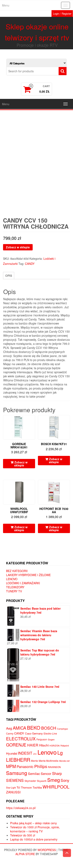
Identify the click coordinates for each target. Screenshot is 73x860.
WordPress (47, 850)
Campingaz (62, 728)
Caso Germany (34, 733)
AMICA (19, 728)
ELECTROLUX (21, 738)
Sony (65, 780)
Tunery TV (14, 591)
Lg (60, 752)
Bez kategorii (17, 571)
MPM (11, 766)
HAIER (32, 744)
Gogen (51, 739)
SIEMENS (15, 780)
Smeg (53, 779)
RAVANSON (54, 767)
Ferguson (41, 739)
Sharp (57, 773)
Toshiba (37, 787)
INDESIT (25, 753)
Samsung (16, 772)
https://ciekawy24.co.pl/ (21, 808)
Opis (8, 276)
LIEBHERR (18, 759)
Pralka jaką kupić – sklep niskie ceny (33, 823)
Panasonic (25, 766)
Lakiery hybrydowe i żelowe (28, 575)
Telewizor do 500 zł (22, 835)
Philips (40, 766)
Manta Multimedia (48, 760)
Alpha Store (25, 854)
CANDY (29, 264)
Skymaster (30, 780)
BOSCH (48, 728)
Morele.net (64, 760)
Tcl (18, 787)
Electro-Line (50, 733)
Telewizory (15, 587)
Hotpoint (64, 745)
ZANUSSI (13, 792)
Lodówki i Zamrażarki (23, 583)
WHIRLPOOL (56, 786)
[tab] (8, 275)
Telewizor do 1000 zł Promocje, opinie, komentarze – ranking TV (35, 829)
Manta (34, 760)
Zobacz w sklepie (18, 247)
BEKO (33, 727)
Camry (9, 733)
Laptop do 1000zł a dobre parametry (33, 839)
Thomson (26, 787)
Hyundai (11, 753)
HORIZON (54, 745)
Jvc (35, 753)
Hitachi (44, 745)
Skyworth (41, 780)
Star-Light (11, 787)
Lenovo (11, 579)
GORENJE (16, 745)
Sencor (46, 773)
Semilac (34, 773)
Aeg (9, 728)
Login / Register (62, 13)
